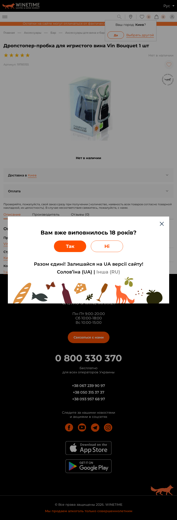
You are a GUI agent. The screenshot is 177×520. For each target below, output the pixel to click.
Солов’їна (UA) (74, 272)
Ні (106, 246)
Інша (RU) (108, 272)
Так (70, 246)
